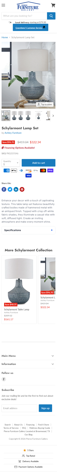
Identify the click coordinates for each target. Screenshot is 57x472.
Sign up (45, 408)
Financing (30, 424)
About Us (18, 424)
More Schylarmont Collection (28, 250)
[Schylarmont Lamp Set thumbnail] (6, 116)
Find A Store (43, 424)
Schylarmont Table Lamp (16, 309)
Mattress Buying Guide (39, 428)
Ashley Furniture (13, 132)
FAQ (24, 428)
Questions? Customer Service (29, 28)
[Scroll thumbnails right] (52, 116)
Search (8, 424)
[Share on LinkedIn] (16, 189)
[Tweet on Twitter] (10, 189)
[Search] (51, 16)
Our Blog (28, 434)
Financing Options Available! (19, 147)
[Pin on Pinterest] (22, 189)
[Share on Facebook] (4, 189)
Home (5, 37)
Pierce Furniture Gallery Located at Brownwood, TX (27, 431)
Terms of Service (11, 428)
